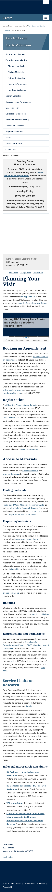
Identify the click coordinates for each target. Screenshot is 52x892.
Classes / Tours (12, 108)
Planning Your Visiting (16, 60)
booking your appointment (26, 539)
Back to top (8, 857)
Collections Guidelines (15, 114)
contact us (35, 511)
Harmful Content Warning (17, 120)
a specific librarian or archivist (22, 514)
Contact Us (10, 149)
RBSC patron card (11, 418)
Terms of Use (29, 883)
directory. (30, 706)
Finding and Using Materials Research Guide (23, 505)
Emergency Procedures (12, 883)
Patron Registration (16, 78)
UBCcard (9, 405)
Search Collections (14, 96)
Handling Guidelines (17, 90)
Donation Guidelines (14, 125)
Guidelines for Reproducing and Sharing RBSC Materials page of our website (26, 645)
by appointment (28, 297)
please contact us (11, 593)
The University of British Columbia (19, 5)
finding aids (14, 569)
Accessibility (8, 887)
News (8, 137)
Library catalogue (30, 471)
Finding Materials (16, 72)
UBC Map (13, 273)
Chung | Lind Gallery (17, 66)
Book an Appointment (15, 54)
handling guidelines (40, 614)
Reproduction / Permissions (18, 102)
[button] (46, 60)
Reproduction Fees (14, 131)
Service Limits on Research (18, 682)
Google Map (25, 273)
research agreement (29, 449)
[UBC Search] (46, 3)
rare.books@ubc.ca (12, 393)
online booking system (13, 390)
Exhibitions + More (13, 143)
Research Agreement (17, 84)
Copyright (41, 883)
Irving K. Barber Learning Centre (32, 303)
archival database (11, 474)
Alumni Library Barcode (26, 405)
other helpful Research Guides (24, 508)
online (13, 661)
